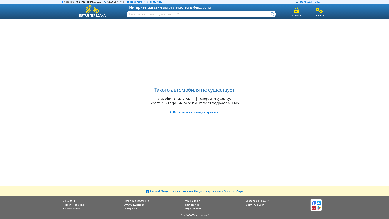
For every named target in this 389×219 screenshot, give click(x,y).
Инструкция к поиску (257, 200)
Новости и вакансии (74, 204)
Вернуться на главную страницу (196, 112)
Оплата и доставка (134, 204)
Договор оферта (71, 208)
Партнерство (192, 204)
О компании (69, 200)
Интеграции (130, 208)
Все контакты (136, 1)
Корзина (296, 15)
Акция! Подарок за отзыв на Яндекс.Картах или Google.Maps (196, 191)
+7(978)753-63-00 (115, 1)
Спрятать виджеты (256, 204)
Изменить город (154, 1)
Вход (317, 1)
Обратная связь (193, 208)
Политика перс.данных (136, 200)
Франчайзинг (192, 200)
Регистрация (305, 1)
